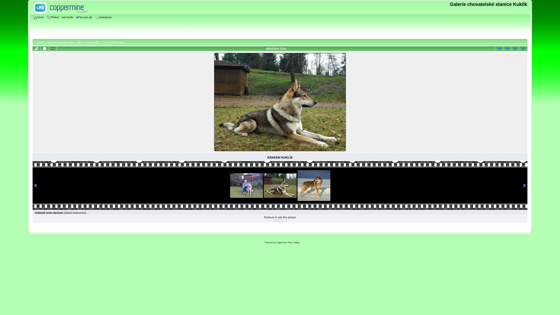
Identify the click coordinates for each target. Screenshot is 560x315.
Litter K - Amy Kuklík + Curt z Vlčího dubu (100, 42)
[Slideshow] (53, 48)
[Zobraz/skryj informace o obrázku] (45, 48)
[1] (274, 220)
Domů (40, 42)
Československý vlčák (60, 42)
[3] (280, 220)
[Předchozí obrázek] (507, 48)
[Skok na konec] (523, 48)
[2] (277, 220)
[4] (283, 220)
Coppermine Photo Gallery (288, 243)
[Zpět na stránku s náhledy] (36, 48)
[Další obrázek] (515, 48)
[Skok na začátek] (499, 48)
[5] (285, 220)
